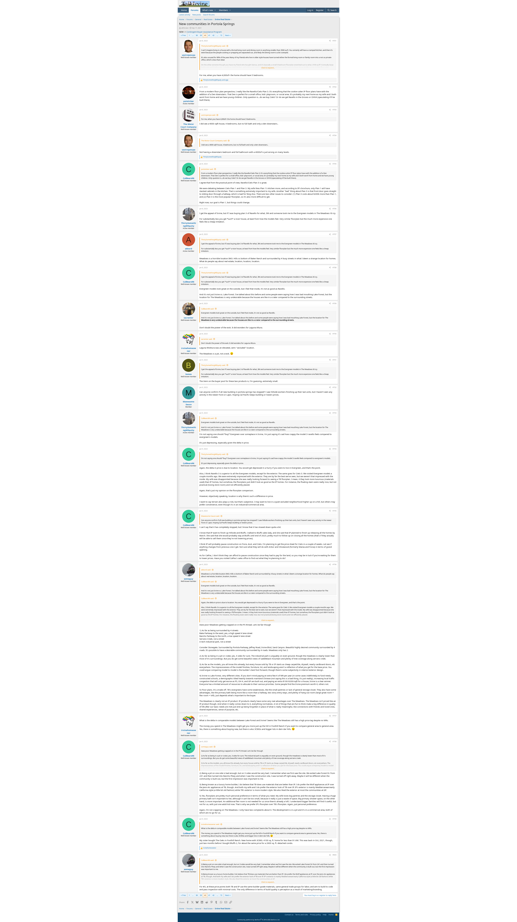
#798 (334, 741)
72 (221, 35)
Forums (194, 10)
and (215, 80)
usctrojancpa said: (208, 115)
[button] (215, 10)
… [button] (192, 35)
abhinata (184, 28)
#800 (334, 855)
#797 (334, 716)
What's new (207, 10)
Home (184, 10)
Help (324, 914)
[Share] (330, 40)
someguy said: (207, 746)
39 (201, 35)
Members (223, 10)
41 (209, 35)
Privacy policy (315, 914)
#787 (334, 234)
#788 (334, 267)
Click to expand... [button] (268, 68)
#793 (334, 413)
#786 (334, 209)
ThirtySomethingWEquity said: (213, 46)
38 (197, 35)
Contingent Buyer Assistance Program (204, 31)
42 (213, 35)
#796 (334, 564)
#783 (334, 110)
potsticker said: (207, 169)
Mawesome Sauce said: (210, 516)
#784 (334, 135)
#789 (334, 303)
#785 (334, 164)
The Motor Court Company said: (214, 140)
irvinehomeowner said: (210, 824)
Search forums (209, 14)
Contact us (289, 914)
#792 (334, 387)
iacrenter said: (206, 339)
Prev (184, 35)
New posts (196, 14)
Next (227, 35)
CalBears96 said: (207, 309)
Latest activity (184, 14)
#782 (334, 87)
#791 (334, 360)
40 (205, 35)
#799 (334, 819)
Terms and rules (301, 914)
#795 (334, 511)
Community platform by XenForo (258, 920)
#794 (334, 449)
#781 (334, 41)
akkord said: (206, 570)
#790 (334, 334)
